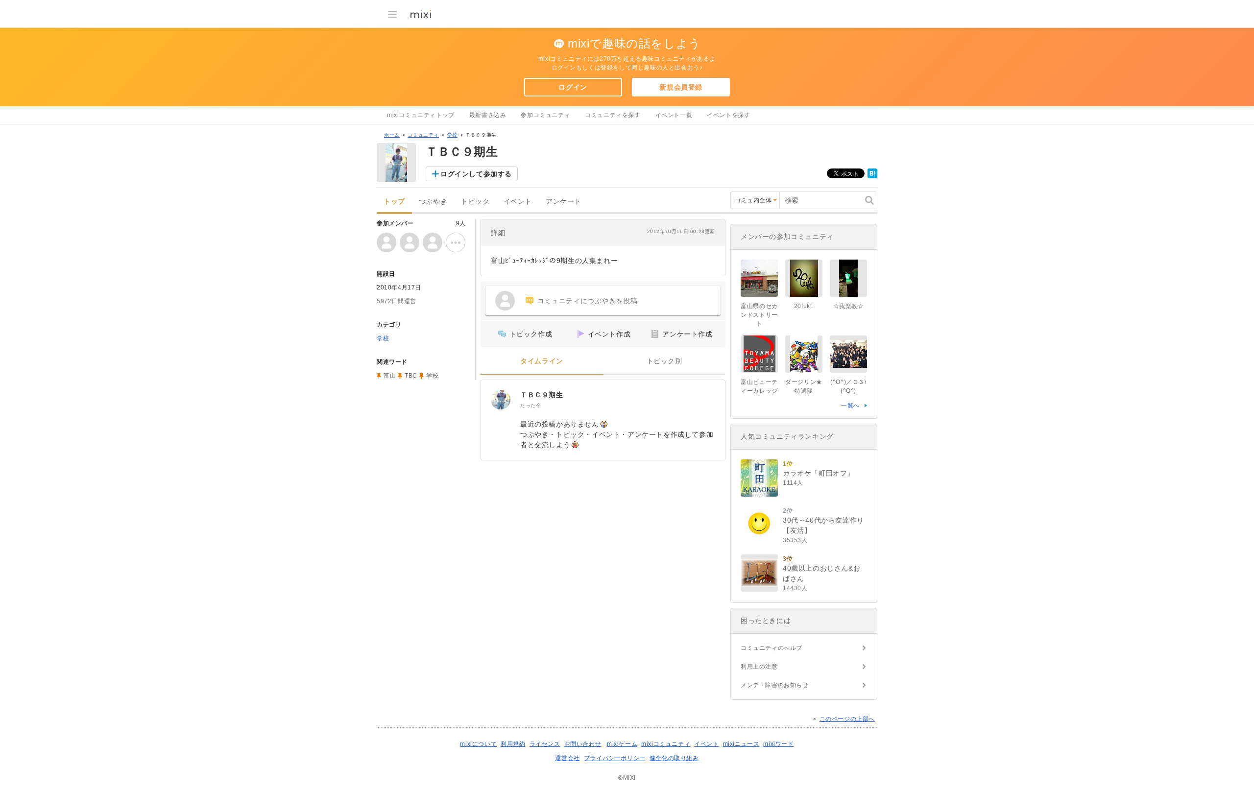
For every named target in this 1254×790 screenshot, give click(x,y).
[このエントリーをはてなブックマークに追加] (872, 176)
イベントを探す (728, 115)
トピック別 (664, 361)
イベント (518, 201)
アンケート (563, 201)
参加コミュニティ (545, 115)
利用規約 (513, 744)
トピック (475, 201)
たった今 (530, 405)
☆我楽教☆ (848, 306)
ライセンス (545, 744)
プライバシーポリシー (615, 758)
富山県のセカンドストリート (759, 315)
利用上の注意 (759, 666)
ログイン (572, 87)
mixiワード (778, 744)
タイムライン (541, 361)
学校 (452, 135)
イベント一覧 (674, 115)
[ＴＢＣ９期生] (500, 399)
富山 (390, 375)
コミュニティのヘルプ (771, 648)
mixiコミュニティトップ (421, 115)
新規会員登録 (680, 87)
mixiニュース (741, 744)
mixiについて (478, 744)
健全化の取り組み (674, 758)
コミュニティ (423, 135)
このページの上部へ (847, 719)
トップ (394, 201)
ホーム (392, 135)
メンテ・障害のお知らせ (775, 685)
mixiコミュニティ (665, 744)
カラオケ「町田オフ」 (818, 473)
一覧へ (850, 405)
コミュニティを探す (612, 115)
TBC (411, 375)
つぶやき (433, 201)
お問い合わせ (583, 744)
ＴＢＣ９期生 (541, 395)
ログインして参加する (476, 174)
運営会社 (567, 758)
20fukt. (804, 306)
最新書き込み (487, 115)
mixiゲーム (622, 744)
